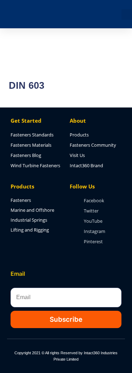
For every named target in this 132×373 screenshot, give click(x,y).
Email (18, 273)
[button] (126, 14)
